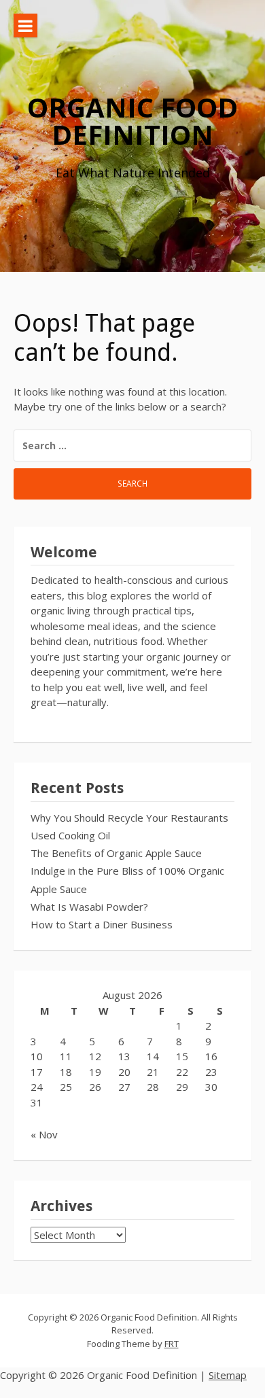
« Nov (44, 1134)
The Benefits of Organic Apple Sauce (116, 853)
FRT (171, 1344)
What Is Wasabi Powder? (89, 906)
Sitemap (228, 1375)
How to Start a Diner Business (102, 924)
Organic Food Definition (132, 120)
